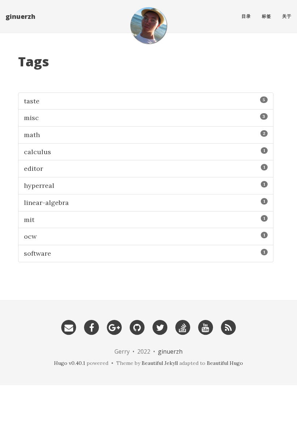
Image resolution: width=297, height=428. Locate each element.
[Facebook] (91, 326)
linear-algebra (144, 202)
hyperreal (144, 185)
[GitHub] (137, 326)
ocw (144, 236)
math (144, 135)
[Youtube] (205, 326)
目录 (246, 16)
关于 (287, 16)
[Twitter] (160, 326)
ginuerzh (20, 16)
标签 (266, 16)
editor (144, 168)
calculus (144, 152)
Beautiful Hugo (225, 363)
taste (144, 101)
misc (144, 118)
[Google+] (114, 326)
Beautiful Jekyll (160, 363)
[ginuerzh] (148, 25)
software (144, 253)
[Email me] (69, 326)
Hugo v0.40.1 (69, 363)
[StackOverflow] (183, 326)
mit (144, 219)
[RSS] (228, 326)
